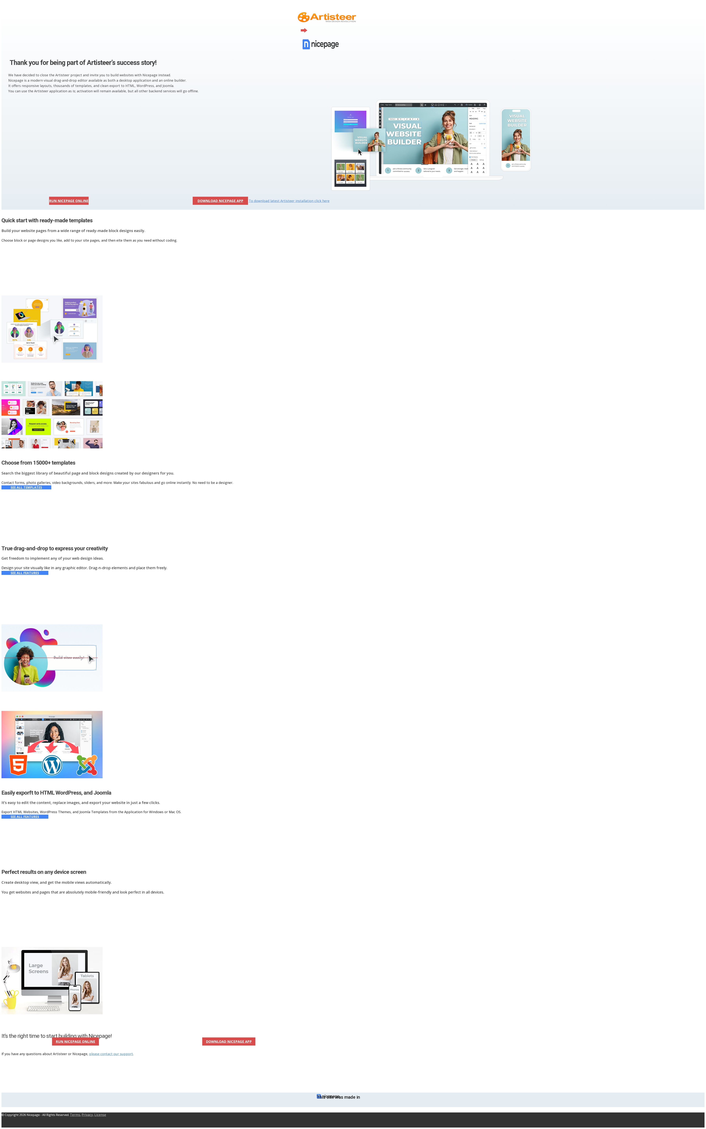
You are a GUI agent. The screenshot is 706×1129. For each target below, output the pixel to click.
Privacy (87, 1114)
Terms (75, 1114)
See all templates (26, 487)
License (100, 1114)
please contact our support (111, 1054)
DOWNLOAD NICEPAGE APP (220, 201)
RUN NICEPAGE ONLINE (69, 201)
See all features (25, 573)
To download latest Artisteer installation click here (289, 201)
